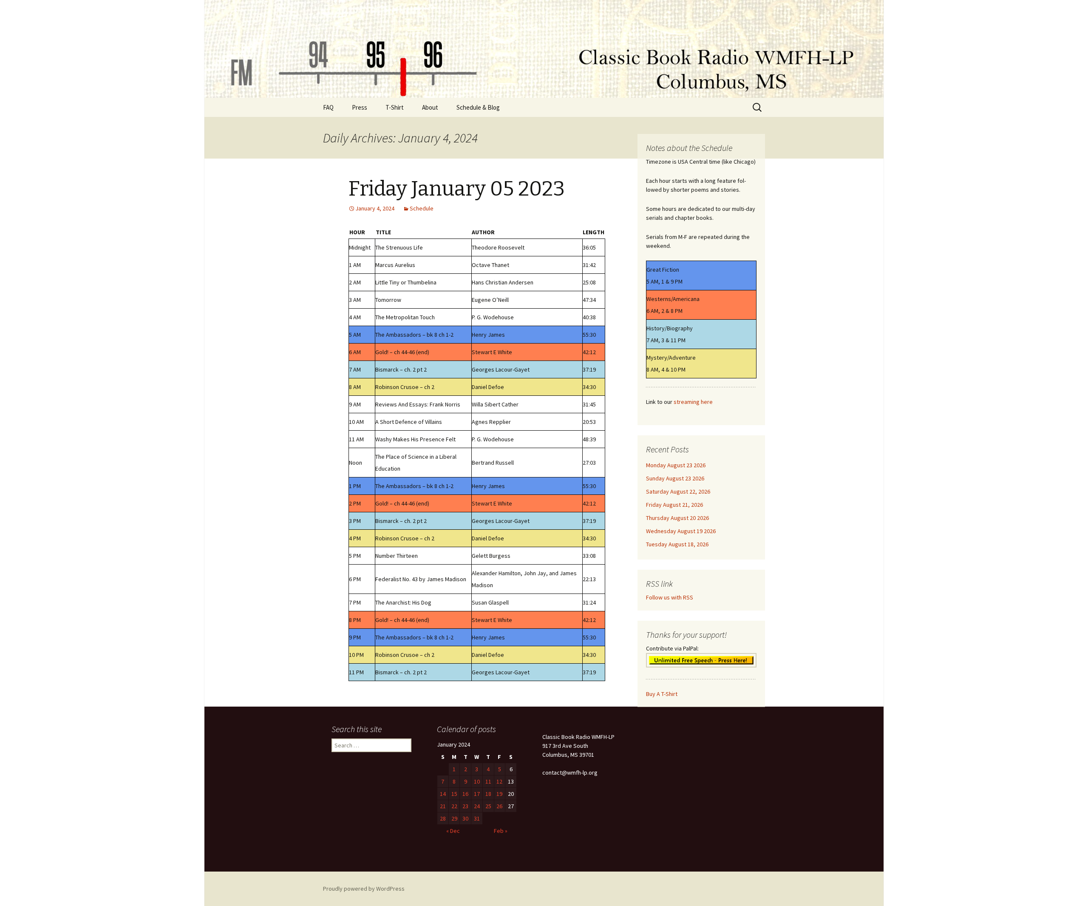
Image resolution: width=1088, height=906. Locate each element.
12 (499, 781)
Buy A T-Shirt (661, 694)
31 (477, 818)
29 (454, 818)
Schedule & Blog (478, 107)
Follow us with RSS (669, 597)
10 (477, 781)
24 (477, 806)
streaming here (693, 402)
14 (443, 794)
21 (443, 806)
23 (465, 806)
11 (488, 781)
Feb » (500, 831)
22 (454, 806)
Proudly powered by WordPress (364, 888)
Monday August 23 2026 (676, 465)
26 (499, 806)
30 (465, 818)
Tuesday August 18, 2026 (677, 544)
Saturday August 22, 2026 (678, 491)
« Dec (453, 831)
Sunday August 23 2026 (675, 478)
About (430, 107)
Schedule (422, 208)
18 (488, 794)
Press (359, 107)
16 (465, 794)
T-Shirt (394, 107)
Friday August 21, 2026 (674, 504)
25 (488, 806)
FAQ (328, 107)
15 (454, 794)
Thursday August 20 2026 (677, 518)
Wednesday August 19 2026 (681, 531)
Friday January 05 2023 (456, 188)
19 (499, 794)
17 (477, 794)
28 (443, 818)
